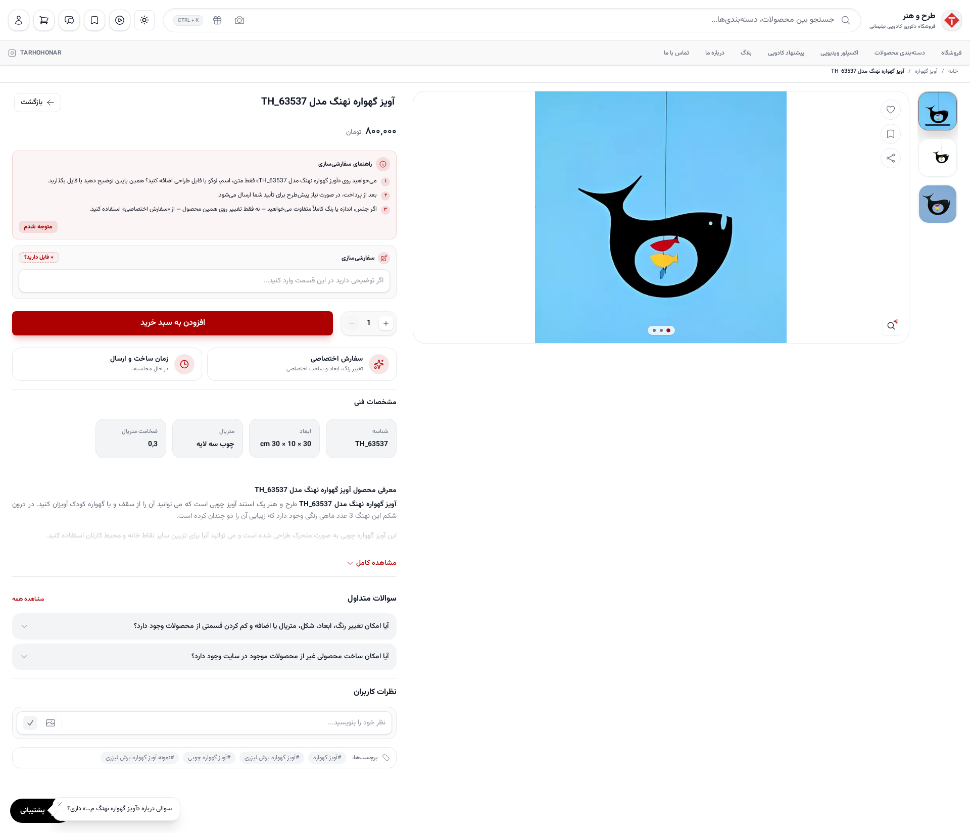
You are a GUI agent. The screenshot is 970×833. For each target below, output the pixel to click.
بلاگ (746, 53)
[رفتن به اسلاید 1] (937, 111)
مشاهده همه (28, 599)
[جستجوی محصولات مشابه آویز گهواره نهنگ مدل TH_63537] (892, 326)
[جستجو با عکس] (239, 20)
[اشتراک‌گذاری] (891, 158)
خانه (953, 72)
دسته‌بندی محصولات (900, 53)
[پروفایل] (18, 20)
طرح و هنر (919, 17)
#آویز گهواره (327, 757)
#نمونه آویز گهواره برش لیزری (140, 757)
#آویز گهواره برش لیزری (272, 757)
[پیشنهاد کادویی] (217, 20)
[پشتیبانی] (69, 20)
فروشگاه (951, 53)
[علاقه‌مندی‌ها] (94, 20)
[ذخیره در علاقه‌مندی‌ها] (891, 134)
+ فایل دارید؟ (39, 257)
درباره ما (714, 53)
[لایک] (891, 110)
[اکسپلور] (119, 20)
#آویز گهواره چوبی (209, 757)
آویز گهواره (926, 72)
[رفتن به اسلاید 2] (937, 157)
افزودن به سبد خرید (172, 323)
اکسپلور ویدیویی (839, 53)
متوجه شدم (38, 226)
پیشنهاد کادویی (786, 53)
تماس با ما (676, 53)
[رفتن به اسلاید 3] (937, 204)
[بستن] (59, 804)
